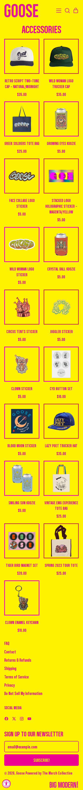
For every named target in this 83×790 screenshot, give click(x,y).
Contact (10, 651)
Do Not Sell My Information (23, 693)
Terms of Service (16, 676)
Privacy (9, 685)
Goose (20, 772)
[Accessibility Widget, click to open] (6, 783)
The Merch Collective (57, 772)
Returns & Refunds (17, 660)
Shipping (10, 668)
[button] (67, 11)
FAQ (6, 643)
